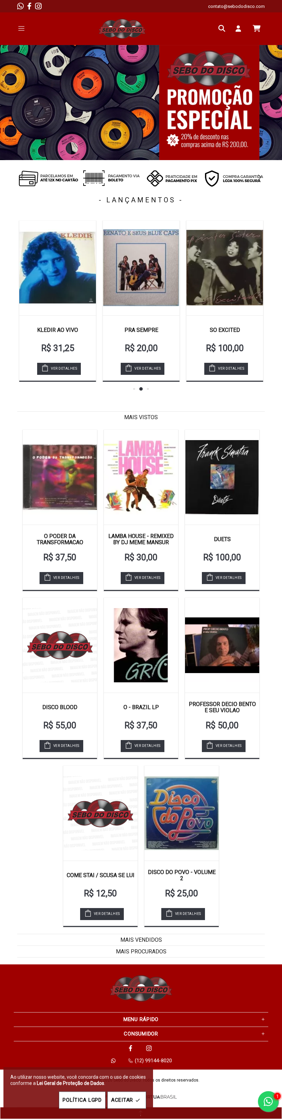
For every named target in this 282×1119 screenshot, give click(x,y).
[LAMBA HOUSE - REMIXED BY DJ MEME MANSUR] (141, 477)
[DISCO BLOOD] (60, 645)
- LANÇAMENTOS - (141, 200)
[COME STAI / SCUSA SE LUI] (100, 813)
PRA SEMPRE (141, 330)
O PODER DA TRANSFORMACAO (60, 539)
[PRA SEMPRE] (141, 268)
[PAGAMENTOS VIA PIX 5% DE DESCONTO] (172, 178)
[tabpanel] (141, 102)
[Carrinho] (256, 28)
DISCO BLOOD (59, 707)
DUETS (222, 539)
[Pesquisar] (223, 28)
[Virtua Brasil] (159, 1096)
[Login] (240, 28)
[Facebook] (29, 6)
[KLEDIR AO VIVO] (57, 268)
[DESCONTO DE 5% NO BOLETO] (110, 178)
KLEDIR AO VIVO (57, 330)
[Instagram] (38, 6)
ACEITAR (122, 1100)
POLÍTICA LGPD (82, 1100)
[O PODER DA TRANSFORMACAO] (60, 477)
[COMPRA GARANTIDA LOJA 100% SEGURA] (234, 178)
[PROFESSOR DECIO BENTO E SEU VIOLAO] (222, 645)
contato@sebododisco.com (236, 6)
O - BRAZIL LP (141, 707)
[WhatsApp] (20, 6)
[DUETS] (222, 477)
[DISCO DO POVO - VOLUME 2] (181, 813)
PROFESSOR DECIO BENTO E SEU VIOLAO (222, 707)
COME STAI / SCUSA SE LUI (100, 875)
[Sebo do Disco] (122, 29)
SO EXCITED (225, 330)
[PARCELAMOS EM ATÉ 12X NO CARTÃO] (48, 178)
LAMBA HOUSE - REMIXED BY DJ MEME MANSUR (141, 539)
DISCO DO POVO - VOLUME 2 (182, 875)
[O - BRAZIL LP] (141, 645)
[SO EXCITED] (224, 268)
